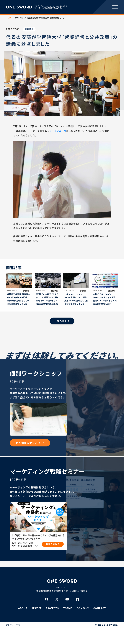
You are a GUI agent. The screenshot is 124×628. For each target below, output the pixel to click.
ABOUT (22, 608)
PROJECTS (52, 608)
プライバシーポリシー (14, 625)
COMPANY (83, 608)
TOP (8, 18)
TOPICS (19, 18)
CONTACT (99, 608)
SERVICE (36, 608)
